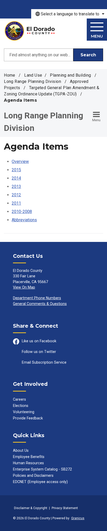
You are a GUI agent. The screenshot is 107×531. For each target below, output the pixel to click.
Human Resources (28, 463)
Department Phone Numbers (37, 298)
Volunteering (23, 412)
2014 (16, 178)
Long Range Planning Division (33, 81)
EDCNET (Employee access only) (40, 482)
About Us (21, 450)
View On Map (24, 287)
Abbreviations (24, 219)
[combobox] (69, 14)
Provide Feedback (28, 418)
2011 (16, 203)
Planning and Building (71, 75)
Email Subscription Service (44, 362)
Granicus (77, 518)
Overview (20, 161)
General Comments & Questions (40, 304)
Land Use (33, 75)
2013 (16, 186)
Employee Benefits (28, 457)
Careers (19, 399)
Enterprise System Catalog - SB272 (42, 469)
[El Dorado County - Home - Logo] (30, 31)
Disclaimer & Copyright (30, 508)
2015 (16, 169)
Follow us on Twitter (39, 352)
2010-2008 (22, 211)
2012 (16, 194)
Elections (20, 406)
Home (9, 75)
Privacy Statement (65, 508)
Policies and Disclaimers (33, 475)
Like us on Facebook (39, 341)
